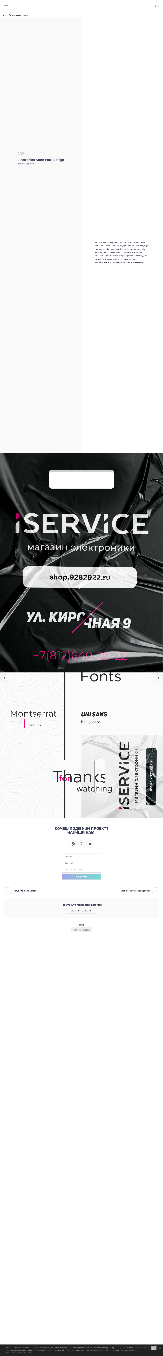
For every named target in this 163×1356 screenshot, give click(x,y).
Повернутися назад (18, 15)
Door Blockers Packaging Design (158, 678)
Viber (73, 844)
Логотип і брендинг (81, 911)
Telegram (90, 844)
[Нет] (160, 1348)
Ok (154, 1348)
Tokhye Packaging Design (4, 678)
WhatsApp (81, 844)
